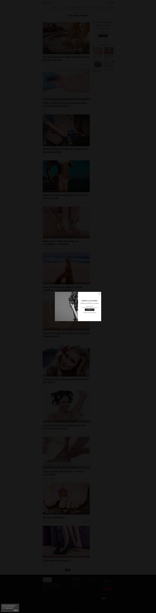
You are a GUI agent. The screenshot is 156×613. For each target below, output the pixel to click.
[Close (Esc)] (99, 293)
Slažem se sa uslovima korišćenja (90, 312)
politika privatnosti (9, 608)
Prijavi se (90, 309)
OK (15, 610)
